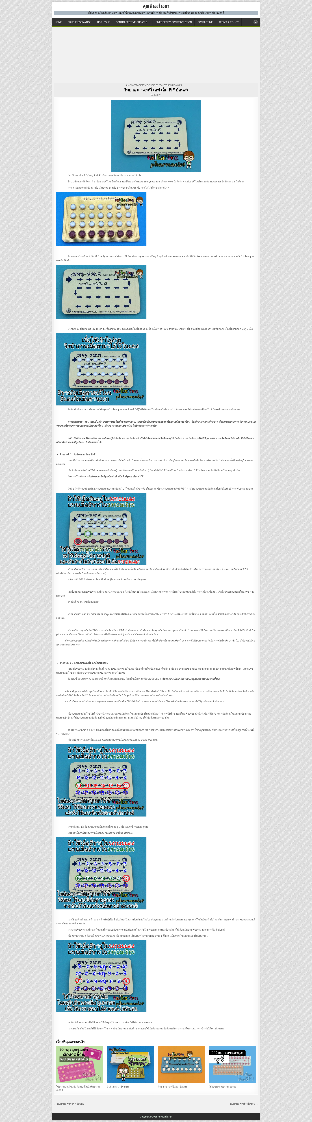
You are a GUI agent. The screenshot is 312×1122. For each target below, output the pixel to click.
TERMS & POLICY (229, 22)
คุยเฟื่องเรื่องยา (156, 6)
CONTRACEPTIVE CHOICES (131, 22)
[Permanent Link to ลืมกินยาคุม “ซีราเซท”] (130, 1064)
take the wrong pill (171, 85)
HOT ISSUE (103, 22)
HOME (58, 22)
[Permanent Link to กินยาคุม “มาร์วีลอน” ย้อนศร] (181, 1064)
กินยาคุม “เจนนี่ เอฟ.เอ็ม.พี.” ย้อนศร (156, 89)
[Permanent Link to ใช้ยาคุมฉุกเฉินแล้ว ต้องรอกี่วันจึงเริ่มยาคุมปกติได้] (79, 1064)
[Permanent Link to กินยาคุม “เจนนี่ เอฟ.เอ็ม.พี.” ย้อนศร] (156, 136)
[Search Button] (256, 22)
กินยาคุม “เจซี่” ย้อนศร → (244, 1104)
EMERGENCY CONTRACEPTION (174, 22)
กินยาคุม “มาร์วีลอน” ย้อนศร (172, 1086)
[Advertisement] (156, 54)
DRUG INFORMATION (79, 22)
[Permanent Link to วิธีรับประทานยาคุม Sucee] (232, 1064)
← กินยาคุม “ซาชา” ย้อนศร (69, 1104)
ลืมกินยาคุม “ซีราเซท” (118, 1086)
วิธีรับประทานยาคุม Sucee (222, 1086)
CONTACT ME (205, 22)
